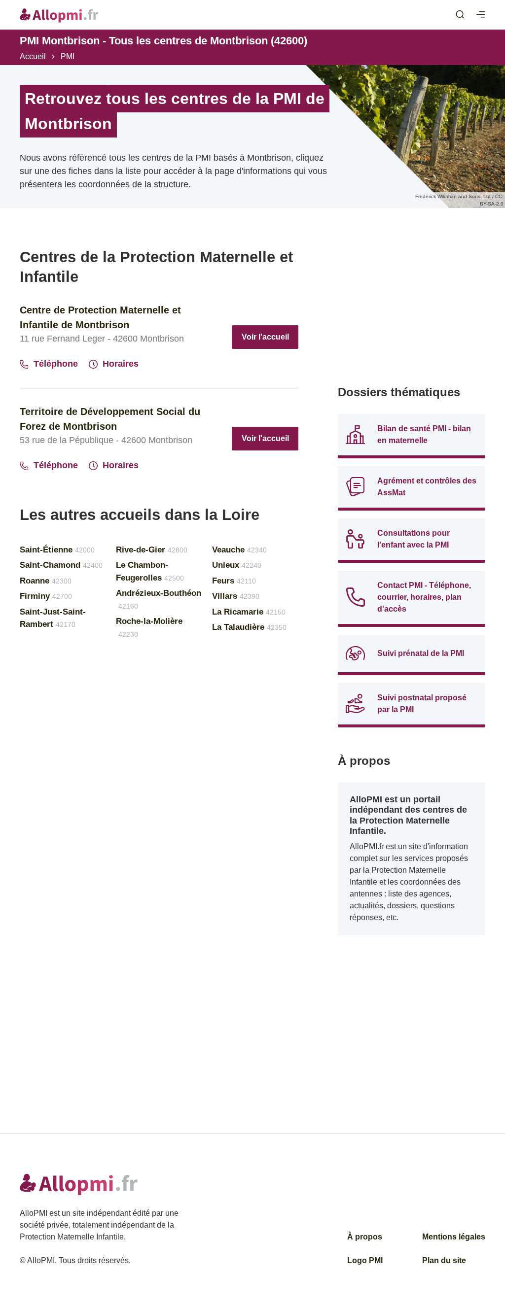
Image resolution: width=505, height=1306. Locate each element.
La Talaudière (249, 627)
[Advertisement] (411, 309)
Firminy (46, 596)
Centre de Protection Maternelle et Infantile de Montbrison (100, 317)
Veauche (239, 549)
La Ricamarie (249, 612)
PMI (67, 56)
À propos (364, 1237)
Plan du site (444, 1260)
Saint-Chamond (61, 565)
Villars (235, 596)
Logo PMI (365, 1260)
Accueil (33, 56)
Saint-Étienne (57, 549)
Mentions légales (453, 1237)
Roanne (46, 580)
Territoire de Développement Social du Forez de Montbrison (110, 419)
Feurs (234, 580)
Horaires (121, 364)
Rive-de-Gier (151, 549)
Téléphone (56, 364)
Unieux (236, 565)
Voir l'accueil (265, 337)
